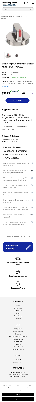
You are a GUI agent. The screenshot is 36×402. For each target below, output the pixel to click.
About (18, 306)
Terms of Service (18, 339)
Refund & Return (18, 331)
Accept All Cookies (18, 399)
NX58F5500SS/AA (8, 129)
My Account (18, 308)
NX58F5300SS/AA (8, 127)
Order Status (18, 316)
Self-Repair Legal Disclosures (18, 337)
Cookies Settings (18, 390)
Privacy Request (18, 347)
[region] (18, 392)
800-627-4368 (20, 372)
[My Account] (25, 3)
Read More (5, 87)
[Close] (33, 385)
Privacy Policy (18, 329)
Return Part (18, 311)
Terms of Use (18, 342)
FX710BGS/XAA (22, 127)
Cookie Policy (18, 344)
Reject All (18, 394)
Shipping (18, 334)
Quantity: (23, 93)
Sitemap (18, 319)
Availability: (5, 77)
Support (18, 313)
